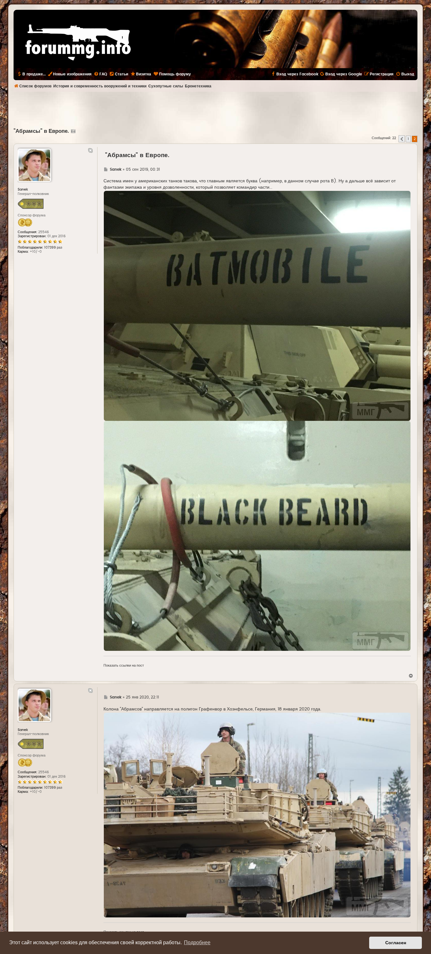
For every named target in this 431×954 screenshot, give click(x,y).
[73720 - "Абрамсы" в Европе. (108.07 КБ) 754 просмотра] (257, 306)
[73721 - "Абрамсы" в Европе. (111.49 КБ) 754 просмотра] (257, 536)
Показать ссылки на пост (123, 665)
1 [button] (408, 139)
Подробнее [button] (197, 942)
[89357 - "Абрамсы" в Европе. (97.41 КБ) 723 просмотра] (257, 815)
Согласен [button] (395, 942)
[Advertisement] (215, 109)
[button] (402, 138)
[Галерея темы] (72, 131)
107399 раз (53, 247)
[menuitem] (100, 74)
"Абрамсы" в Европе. (41, 131)
